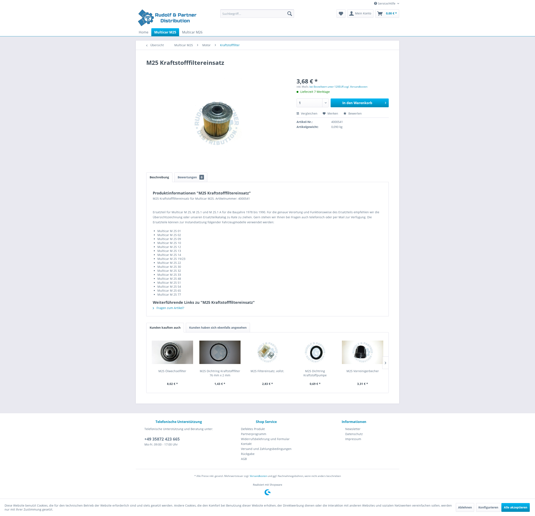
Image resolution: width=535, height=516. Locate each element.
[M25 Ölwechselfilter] (172, 352)
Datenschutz (354, 434)
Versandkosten (258, 476)
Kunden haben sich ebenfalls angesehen (218, 328)
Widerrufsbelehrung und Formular (265, 439)
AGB (244, 459)
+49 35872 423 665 (162, 439)
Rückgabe (248, 454)
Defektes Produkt (253, 429)
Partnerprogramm (253, 434)
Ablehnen (465, 507)
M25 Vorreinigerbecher (362, 371)
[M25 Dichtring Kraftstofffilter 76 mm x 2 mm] (220, 352)
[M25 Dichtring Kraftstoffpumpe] (315, 352)
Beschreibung (159, 177)
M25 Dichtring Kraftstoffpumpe (315, 373)
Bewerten (355, 113)
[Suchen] (289, 13)
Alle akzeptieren (515, 507)
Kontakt (246, 444)
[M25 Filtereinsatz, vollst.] (267, 352)
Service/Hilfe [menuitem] (386, 3)
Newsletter (352, 429)
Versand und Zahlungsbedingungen (266, 449)
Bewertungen (190, 177)
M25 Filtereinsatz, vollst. (267, 371)
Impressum (353, 439)
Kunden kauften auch (165, 328)
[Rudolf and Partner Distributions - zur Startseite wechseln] (167, 17)
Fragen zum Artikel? (170, 308)
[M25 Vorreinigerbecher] (362, 352)
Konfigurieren (488, 507)
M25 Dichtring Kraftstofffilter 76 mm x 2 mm (220, 373)
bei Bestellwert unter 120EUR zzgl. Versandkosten (338, 86)
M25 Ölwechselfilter (172, 371)
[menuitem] (257, 13)
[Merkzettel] (340, 13)
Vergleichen (308, 113)
